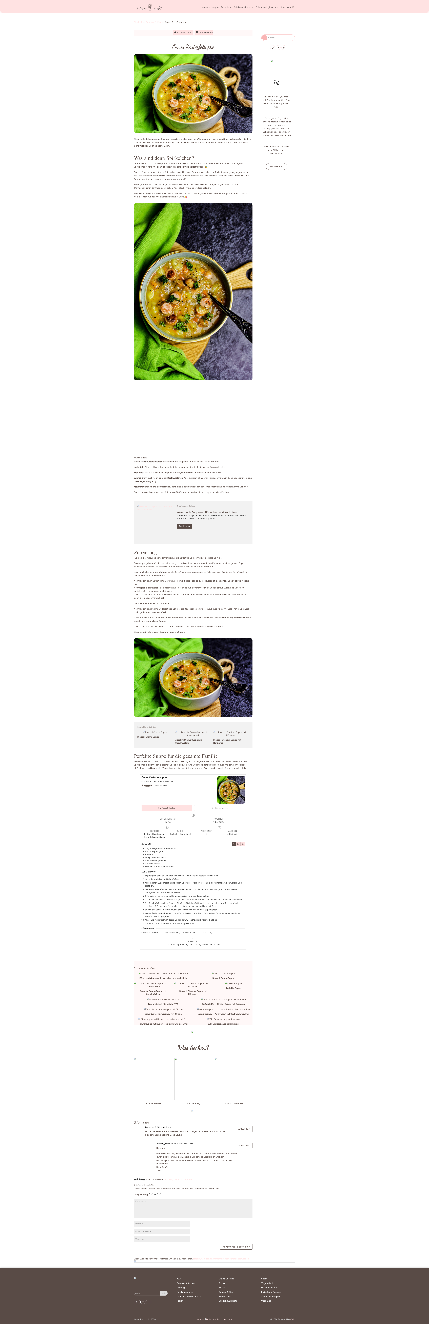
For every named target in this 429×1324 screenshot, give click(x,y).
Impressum (226, 1319)
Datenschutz (212, 1319)
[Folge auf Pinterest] (283, 47)
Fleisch (180, 1300)
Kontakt (201, 1319)
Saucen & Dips (226, 1292)
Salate (222, 1287)
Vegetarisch (267, 1283)
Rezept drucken (205, 32)
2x (238, 844)
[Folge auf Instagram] (272, 47)
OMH (292, 1319)
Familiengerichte (185, 1292)
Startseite (139, 22)
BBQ (179, 1278)
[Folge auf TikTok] (150, 1302)
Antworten (244, 1129)
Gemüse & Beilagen (186, 1283)
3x (243, 844)
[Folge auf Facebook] (278, 47)
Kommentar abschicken (236, 1246)
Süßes (264, 1278)
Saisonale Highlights (266, 7)
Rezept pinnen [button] (221, 808)
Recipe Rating (141, 1194)
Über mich (286, 7)
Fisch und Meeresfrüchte (189, 1296)
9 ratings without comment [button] (178, 1179)
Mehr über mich (276, 166)
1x (234, 844)
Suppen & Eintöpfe (228, 1300)
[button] (142, 785)
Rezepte (225, 7)
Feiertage (181, 1287)
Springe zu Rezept (184, 32)
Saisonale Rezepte (270, 1296)
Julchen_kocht (163, 1143)
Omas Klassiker (226, 1278)
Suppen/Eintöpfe (154, 22)
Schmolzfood (225, 1296)
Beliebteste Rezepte (243, 7)
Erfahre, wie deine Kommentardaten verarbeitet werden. (221, 1258)
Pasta (222, 1283)
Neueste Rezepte (210, 7)
